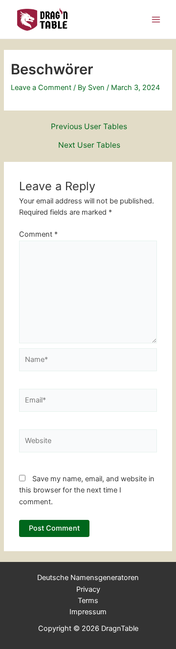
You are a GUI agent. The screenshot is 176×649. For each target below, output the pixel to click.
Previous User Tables (89, 127)
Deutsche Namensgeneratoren (88, 577)
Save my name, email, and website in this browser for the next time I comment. (86, 490)
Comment (38, 234)
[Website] (88, 442)
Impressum (88, 611)
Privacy (88, 589)
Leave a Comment (41, 87)
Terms (88, 600)
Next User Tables (89, 145)
